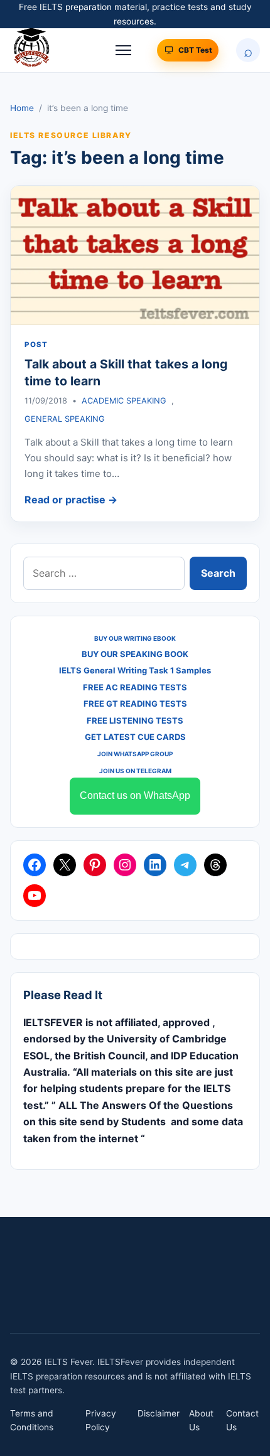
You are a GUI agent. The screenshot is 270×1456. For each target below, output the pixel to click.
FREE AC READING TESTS (135, 687)
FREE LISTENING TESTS (135, 720)
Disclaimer (159, 1413)
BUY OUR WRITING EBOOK (135, 638)
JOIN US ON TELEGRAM (135, 770)
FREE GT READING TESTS (135, 704)
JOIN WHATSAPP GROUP (135, 753)
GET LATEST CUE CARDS (135, 737)
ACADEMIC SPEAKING (124, 400)
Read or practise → (70, 499)
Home (22, 108)
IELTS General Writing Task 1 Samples (135, 670)
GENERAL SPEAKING (64, 419)
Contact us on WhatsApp (135, 795)
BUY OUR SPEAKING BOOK (135, 654)
